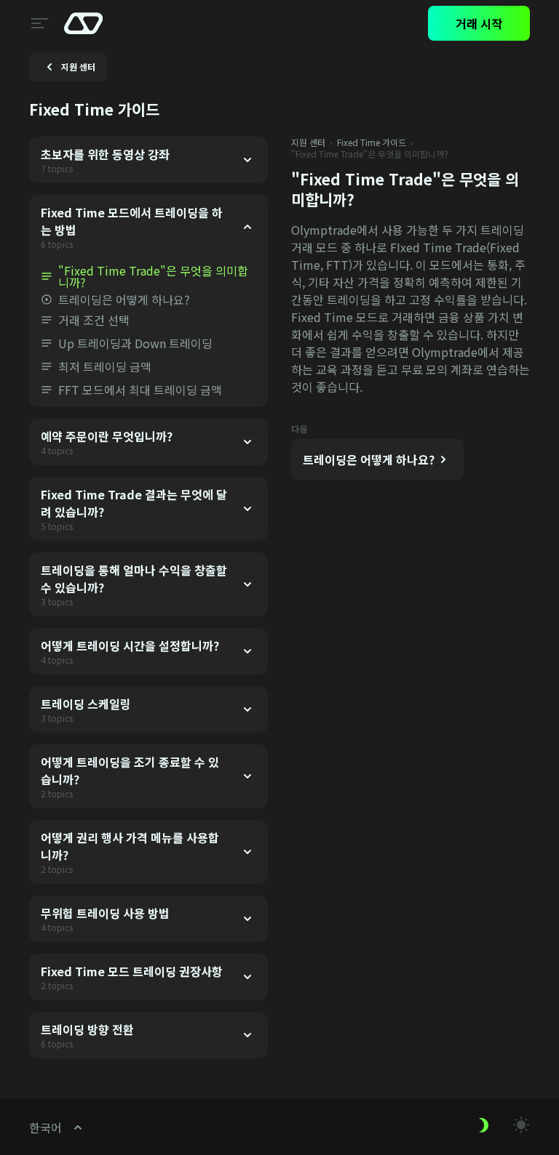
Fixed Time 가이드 (371, 142)
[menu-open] (38, 23)
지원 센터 (308, 142)
